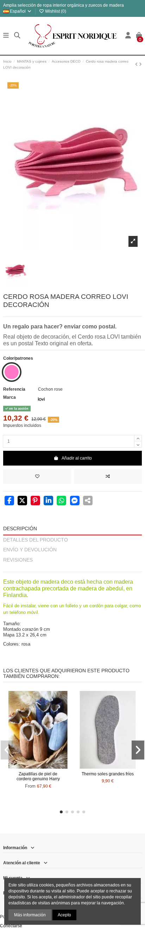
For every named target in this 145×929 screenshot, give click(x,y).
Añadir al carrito (77, 458)
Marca (9, 397)
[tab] (72, 569)
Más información (30, 914)
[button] (61, 812)
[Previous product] (137, 64)
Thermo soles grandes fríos (108, 773)
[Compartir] (9, 501)
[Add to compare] (108, 476)
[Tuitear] (22, 501)
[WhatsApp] (61, 501)
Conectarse (11, 925)
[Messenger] (75, 501)
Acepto (64, 914)
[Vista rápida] (46, 766)
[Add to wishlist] (37, 476)
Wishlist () (55, 11)
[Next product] (140, 64)
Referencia (14, 389)
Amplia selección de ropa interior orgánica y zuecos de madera (63, 5)
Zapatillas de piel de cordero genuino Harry (38, 776)
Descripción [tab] (20, 528)
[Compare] (37, 766)
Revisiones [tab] (18, 560)
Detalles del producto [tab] (35, 540)
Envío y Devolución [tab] (30, 549)
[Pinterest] (35, 501)
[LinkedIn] (48, 501)
